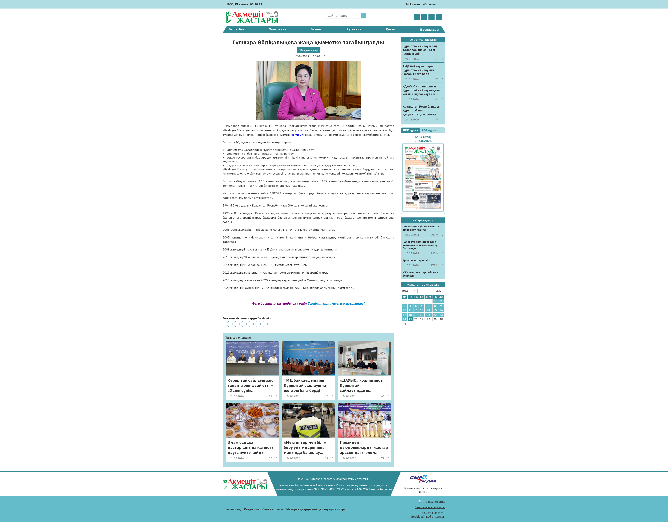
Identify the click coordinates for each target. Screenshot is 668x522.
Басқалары (429, 30)
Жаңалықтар (308, 50)
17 (404, 315)
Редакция (251, 509)
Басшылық (232, 509)
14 (428, 310)
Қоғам (390, 29)
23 (441, 315)
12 (416, 310)
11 (410, 310)
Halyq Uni (297, 135)
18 (410, 315)
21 (428, 315)
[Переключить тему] (440, 4)
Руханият (354, 29)
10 (404, 310)
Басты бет (236, 29)
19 (416, 315)
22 (435, 315)
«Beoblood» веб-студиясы (427, 517)
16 (441, 310)
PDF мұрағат (431, 130)
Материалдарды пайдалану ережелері (315, 509)
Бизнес (316, 29)
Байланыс (413, 4)
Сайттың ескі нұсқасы (430, 507)
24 (404, 319)
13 (421, 310)
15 (435, 310)
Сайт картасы (272, 509)
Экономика (277, 29)
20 (421, 315)
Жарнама (429, 4)
